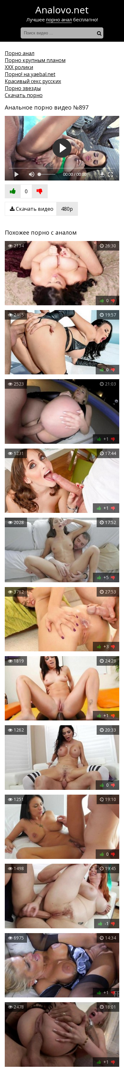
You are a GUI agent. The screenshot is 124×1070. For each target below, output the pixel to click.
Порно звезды (23, 88)
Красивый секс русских (33, 81)
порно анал (59, 19)
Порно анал (19, 53)
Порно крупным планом (35, 60)
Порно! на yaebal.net (30, 74)
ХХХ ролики (19, 67)
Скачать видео (44, 208)
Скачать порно (24, 95)
